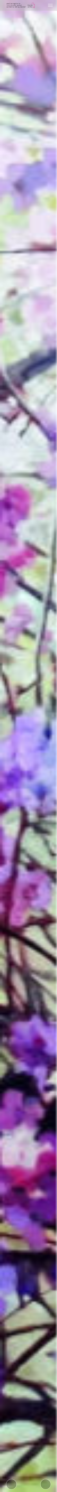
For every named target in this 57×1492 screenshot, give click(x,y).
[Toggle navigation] (50, 5)
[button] (11, 1484)
